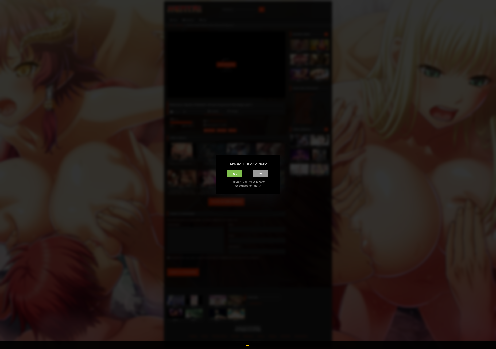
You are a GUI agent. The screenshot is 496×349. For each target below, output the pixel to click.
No (260, 174)
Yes (235, 174)
